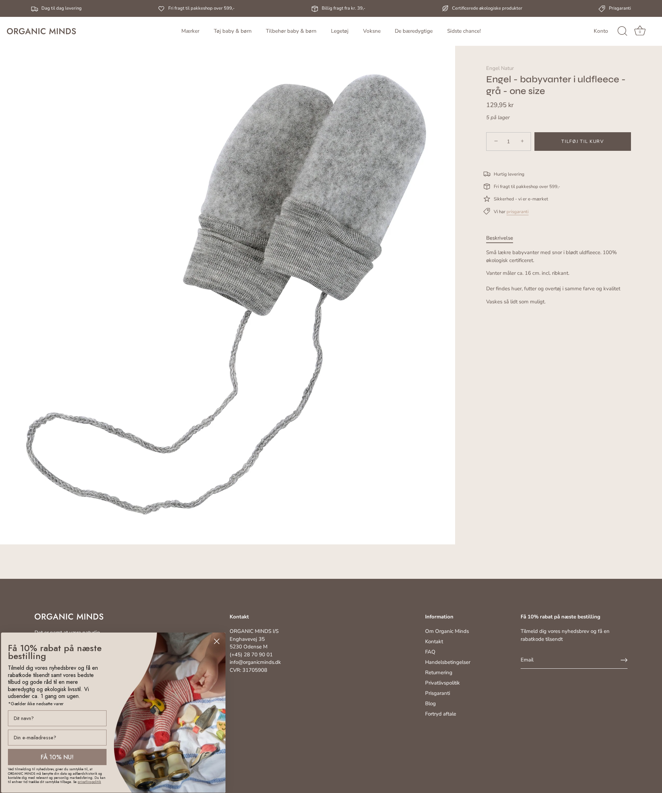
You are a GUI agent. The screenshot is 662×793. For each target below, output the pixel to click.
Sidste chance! (464, 31)
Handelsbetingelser (447, 662)
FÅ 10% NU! (57, 757)
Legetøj (340, 31)
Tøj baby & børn (233, 31)
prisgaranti (517, 212)
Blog (430, 703)
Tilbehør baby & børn (291, 31)
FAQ (430, 651)
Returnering (438, 672)
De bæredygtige (414, 31)
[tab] (503, 238)
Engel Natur (500, 68)
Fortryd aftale (440, 713)
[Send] (624, 660)
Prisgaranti (437, 693)
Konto (601, 31)
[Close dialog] (217, 641)
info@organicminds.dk (255, 662)
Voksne (372, 31)
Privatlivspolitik (442, 682)
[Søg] (622, 31)
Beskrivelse (499, 237)
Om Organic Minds (447, 631)
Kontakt (434, 641)
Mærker (190, 31)
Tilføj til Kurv (582, 141)
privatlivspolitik (89, 781)
